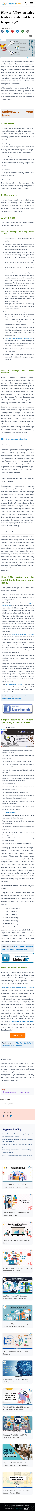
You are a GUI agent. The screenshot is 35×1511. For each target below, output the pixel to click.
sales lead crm (24, 1092)
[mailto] (28, 32)
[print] (31, 37)
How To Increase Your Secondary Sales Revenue (17, 1155)
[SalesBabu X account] (7, 1116)
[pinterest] (13, 32)
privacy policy (19, 1508)
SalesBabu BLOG (11, 3)
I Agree (26, 1508)
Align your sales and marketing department (19, 338)
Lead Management (10, 1092)
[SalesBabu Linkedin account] (11, 1116)
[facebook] (3, 32)
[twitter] (8, 32)
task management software (14, 684)
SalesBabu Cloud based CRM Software (17, 988)
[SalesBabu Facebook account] (3, 1116)
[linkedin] (18, 32)
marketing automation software (23, 634)
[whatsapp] (23, 32)
